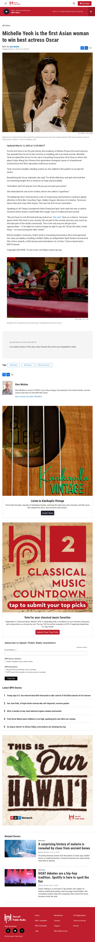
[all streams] (91, 11)
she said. (57, 217)
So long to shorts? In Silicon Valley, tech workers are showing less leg (36, 727)
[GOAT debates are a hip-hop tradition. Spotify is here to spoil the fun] (20, 877)
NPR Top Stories (44, 365)
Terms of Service (79, 921)
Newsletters (58, 915)
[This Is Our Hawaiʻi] (47, 780)
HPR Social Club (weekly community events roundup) (26, 672)
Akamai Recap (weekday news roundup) (21, 669)
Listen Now (47, 513)
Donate (85, 3)
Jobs (37, 931)
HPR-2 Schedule (41, 926)
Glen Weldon (14, 47)
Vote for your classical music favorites (47, 617)
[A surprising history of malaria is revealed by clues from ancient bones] (20, 848)
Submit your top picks (48, 632)
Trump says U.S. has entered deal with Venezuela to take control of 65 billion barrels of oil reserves (49, 695)
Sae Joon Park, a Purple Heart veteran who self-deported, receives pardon (38, 703)
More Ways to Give (61, 931)
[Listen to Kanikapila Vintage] (47, 451)
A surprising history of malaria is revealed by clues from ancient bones (64, 846)
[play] (6, 11)
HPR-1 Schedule (41, 921)
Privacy (76, 926)
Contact (57, 921)
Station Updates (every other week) (19, 661)
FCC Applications (79, 915)
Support (57, 926)
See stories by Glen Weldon (28, 396)
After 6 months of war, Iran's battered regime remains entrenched (34, 711)
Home (37, 915)
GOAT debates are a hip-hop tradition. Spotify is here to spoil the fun (63, 877)
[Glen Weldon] (7, 388)
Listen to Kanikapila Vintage (47, 501)
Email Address (10, 650)
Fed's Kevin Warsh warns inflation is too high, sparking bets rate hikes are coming (41, 719)
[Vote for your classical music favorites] (47, 567)
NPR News (6, 25)
